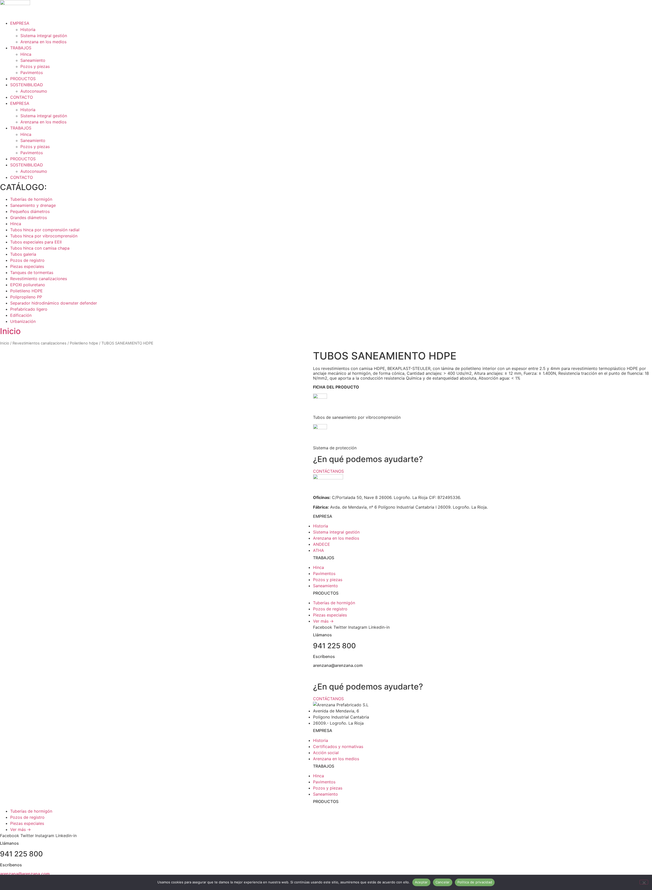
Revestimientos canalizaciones (39, 343)
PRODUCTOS (23, 78)
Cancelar (443, 882)
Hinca (25, 54)
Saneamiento (32, 60)
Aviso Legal (555, 675)
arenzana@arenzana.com (25, 873)
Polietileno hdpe (84, 343)
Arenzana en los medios (43, 41)
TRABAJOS (20, 47)
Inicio (10, 331)
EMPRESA (19, 23)
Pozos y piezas (35, 66)
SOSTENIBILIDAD (26, 84)
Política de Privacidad (477, 675)
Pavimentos (31, 72)
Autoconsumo (33, 91)
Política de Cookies (521, 675)
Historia (27, 29)
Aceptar (421, 882)
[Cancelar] (644, 882)
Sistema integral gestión (43, 35)
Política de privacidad (474, 882)
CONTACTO (21, 97)
